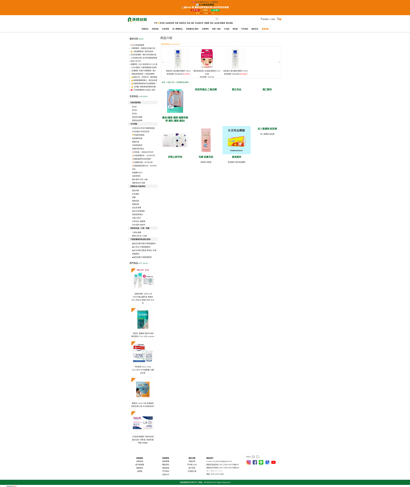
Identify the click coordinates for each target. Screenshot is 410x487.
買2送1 (134, 110)
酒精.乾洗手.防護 (138, 183)
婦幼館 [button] (235, 29)
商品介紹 (170, 82)
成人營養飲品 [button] (177, 29)
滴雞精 (206, 23)
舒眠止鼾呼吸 (175, 156)
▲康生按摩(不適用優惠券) (142, 257)
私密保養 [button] (165, 29)
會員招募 (265, 29)
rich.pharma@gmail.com (222, 461)
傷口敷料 (267, 89)
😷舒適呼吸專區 (138, 135)
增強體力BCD (137, 172)
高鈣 (212, 23)
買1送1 (134, 107)
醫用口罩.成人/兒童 (139, 236)
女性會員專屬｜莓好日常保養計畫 (143, 55)
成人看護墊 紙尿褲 (267, 128)
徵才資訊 (192, 468)
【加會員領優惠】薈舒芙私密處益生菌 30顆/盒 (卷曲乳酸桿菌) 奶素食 (143, 440)
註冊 (273, 19)
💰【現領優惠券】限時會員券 (142, 51)
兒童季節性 (136, 176)
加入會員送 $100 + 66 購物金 (207, 2)
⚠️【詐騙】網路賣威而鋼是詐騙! (143, 87)
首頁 (163, 82)
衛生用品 (236, 89)
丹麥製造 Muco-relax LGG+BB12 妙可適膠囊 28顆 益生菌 (143, 370)
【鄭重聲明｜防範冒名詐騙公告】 (143, 48)
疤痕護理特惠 (137, 138)
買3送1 (134, 114)
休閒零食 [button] (205, 29)
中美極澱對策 (137, 145)
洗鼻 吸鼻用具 (206, 156)
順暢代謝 (135, 142)
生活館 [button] (226, 29)
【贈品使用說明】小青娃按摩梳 (142, 74)
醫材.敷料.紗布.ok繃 (139, 179)
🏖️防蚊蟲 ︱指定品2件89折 (142, 152)
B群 (192, 23)
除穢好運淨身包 (138, 149)
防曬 (176, 23)
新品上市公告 (136, 61)
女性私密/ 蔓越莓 (138, 221)
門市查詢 (244, 29)
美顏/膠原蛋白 (137, 214)
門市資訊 (165, 471)
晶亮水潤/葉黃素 (138, 211)
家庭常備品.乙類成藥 (206, 89)
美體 (133, 197)
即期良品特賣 (137, 120)
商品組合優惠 (137, 117)
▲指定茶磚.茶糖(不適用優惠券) (144, 243)
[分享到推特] (257, 456)
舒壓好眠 (135, 204)
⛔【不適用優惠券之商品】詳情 (143, 90)
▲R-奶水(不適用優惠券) (141, 247)
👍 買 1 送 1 (195, 10)
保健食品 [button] (145, 29)
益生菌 (217, 23)
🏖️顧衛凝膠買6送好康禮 (141, 159)
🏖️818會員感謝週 (137, 45)
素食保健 (135, 190)
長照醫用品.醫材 (182, 82)
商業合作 (165, 474)
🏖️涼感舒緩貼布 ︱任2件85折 (143, 155)
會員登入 (266, 19)
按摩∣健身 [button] (216, 29)
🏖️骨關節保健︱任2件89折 (142, 162)
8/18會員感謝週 (206, 5)
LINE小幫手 (215, 10)
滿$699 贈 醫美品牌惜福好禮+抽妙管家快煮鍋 (206, 7)
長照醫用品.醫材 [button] (192, 29)
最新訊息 (254, 29)
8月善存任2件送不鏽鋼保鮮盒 (143, 128)
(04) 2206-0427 (225, 464)
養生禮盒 (229, 23)
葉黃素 (222, 23)
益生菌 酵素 (136, 208)
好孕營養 (135, 194)
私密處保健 (169, 23)
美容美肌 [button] (155, 29)
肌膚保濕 (182, 23)
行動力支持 (136, 218)
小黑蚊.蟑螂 (136, 232)
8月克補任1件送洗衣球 (140, 131)
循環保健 (135, 201)
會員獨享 (236, 156)
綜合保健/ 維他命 (138, 225)
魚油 (188, 23)
